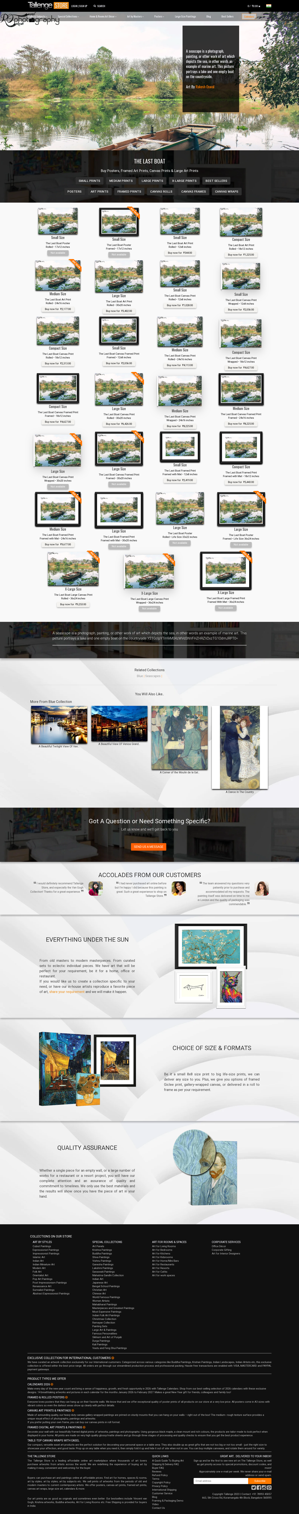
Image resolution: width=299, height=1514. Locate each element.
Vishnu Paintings (101, 1260)
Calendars (249, 16)
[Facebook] (259, 1488)
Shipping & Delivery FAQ (165, 1464)
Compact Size (241, 239)
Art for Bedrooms (162, 1249)
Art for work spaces (163, 1275)
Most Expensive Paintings (106, 1311)
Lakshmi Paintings (102, 1268)
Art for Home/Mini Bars (165, 1260)
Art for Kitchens (161, 1253)
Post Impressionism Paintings (50, 1282)
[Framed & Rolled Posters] (66, 1397)
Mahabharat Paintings (104, 1304)
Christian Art (99, 1289)
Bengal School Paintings (106, 1286)
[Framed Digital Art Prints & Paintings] (84, 1427)
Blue (140, 676)
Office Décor (219, 1246)
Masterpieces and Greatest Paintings (113, 1308)
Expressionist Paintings (46, 1249)
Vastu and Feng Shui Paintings (109, 1348)
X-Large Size (73, 589)
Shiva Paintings (101, 1257)
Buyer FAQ (158, 1467)
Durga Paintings (101, 1340)
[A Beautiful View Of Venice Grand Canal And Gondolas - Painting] (119, 723)
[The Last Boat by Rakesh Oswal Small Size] (58, 221)
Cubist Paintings (42, 1246)
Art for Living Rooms (164, 1246)
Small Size (58, 237)
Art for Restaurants (163, 1264)
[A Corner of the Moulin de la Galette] (180, 737)
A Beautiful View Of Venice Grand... (119, 744)
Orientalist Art (40, 1275)
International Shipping (164, 1489)
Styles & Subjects (37, 16)
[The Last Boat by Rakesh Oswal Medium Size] (180, 332)
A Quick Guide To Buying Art (168, 1460)
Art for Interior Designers (226, 1253)
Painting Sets (99, 1326)
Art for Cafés (159, 1271)
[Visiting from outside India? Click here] (112, 1358)
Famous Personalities (104, 1333)
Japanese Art (100, 1282)
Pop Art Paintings (42, 1279)
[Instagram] (264, 1488)
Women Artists (101, 1300)
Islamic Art (39, 1257)
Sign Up (83, 6)
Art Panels (98, 1246)
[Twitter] (253, 1488)
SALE (267, 16)
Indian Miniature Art (44, 1264)
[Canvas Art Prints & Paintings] (73, 1410)
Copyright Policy (161, 1482)
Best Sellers (227, 16)
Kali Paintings (99, 1344)
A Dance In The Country (240, 792)
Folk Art (37, 1271)
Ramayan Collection (103, 1322)
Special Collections (68, 16)
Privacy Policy (160, 1486)
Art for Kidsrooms (162, 1257)
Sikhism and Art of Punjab (107, 1337)
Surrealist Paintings (44, 1289)
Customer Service (162, 1493)
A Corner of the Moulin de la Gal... (180, 772)
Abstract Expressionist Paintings (51, 1293)
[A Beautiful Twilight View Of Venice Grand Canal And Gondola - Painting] (59, 724)
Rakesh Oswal (205, 86)
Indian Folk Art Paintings (106, 1315)
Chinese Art (99, 1293)
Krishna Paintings (102, 1249)
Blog (208, 16)
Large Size (119, 295)
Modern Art (39, 1268)
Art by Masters (134, 16)
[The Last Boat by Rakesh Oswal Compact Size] (241, 222)
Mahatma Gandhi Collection (108, 1275)
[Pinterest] (269, 1488)
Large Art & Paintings (104, 1329)
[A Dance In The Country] (240, 747)
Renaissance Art (42, 1286)
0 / (253, 6)
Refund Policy (160, 1475)
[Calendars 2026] (52, 1384)
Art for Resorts (160, 1268)
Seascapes (153, 676)
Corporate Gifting (222, 1249)
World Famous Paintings (106, 1297)
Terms (155, 1478)
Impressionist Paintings (46, 1253)
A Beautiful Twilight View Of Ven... (59, 746)
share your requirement (67, 992)
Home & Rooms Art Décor (102, 16)
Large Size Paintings (185, 16)
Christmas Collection (104, 1319)
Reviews (156, 1471)
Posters (158, 16)
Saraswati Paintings (103, 1271)
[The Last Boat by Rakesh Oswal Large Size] (119, 276)
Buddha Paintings (102, 1253)
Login (74, 6)
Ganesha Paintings (103, 1264)
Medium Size (58, 293)
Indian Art (38, 1260)
